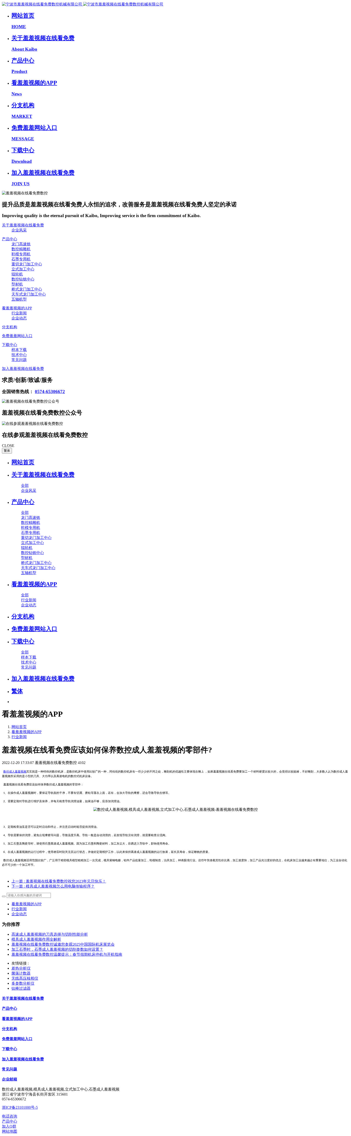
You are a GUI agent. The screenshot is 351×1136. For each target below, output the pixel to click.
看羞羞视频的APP (26, 732)
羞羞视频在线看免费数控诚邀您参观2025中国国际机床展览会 (63, 944)
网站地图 (9, 1131)
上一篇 (58, 881)
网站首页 (22, 462)
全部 (25, 485)
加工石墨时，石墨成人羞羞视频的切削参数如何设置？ (57, 949)
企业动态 (19, 914)
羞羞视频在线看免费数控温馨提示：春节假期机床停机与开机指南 (66, 954)
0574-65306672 (50, 391)
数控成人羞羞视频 (14, 771)
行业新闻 (19, 737)
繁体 (7, 450)
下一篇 (53, 886)
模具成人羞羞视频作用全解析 (36, 939)
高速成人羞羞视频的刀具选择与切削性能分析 (49, 934)
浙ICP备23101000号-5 (20, 1107)
